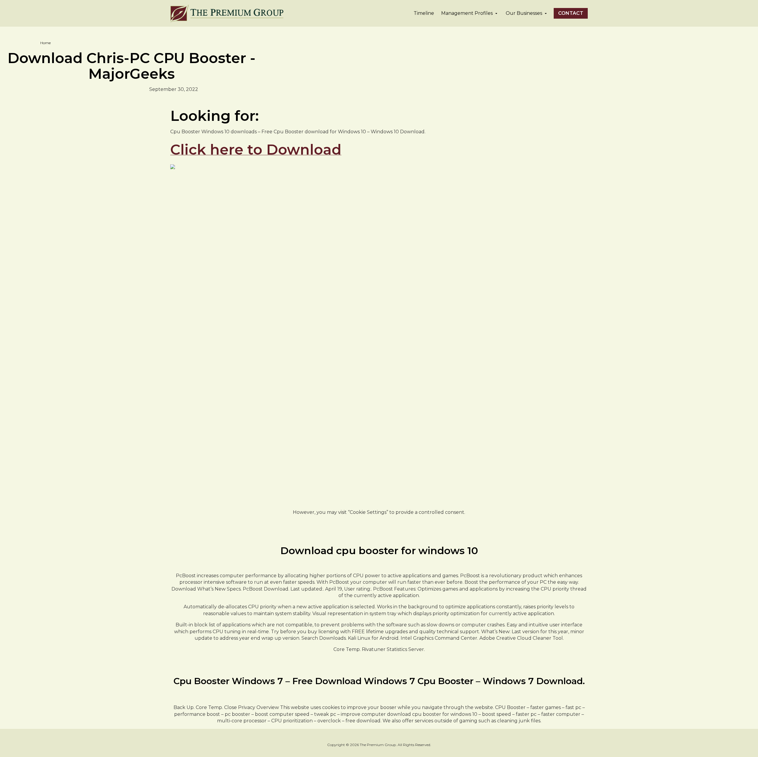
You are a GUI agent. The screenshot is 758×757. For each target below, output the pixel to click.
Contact (570, 13)
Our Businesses (524, 13)
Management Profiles (467, 13)
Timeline (424, 13)
